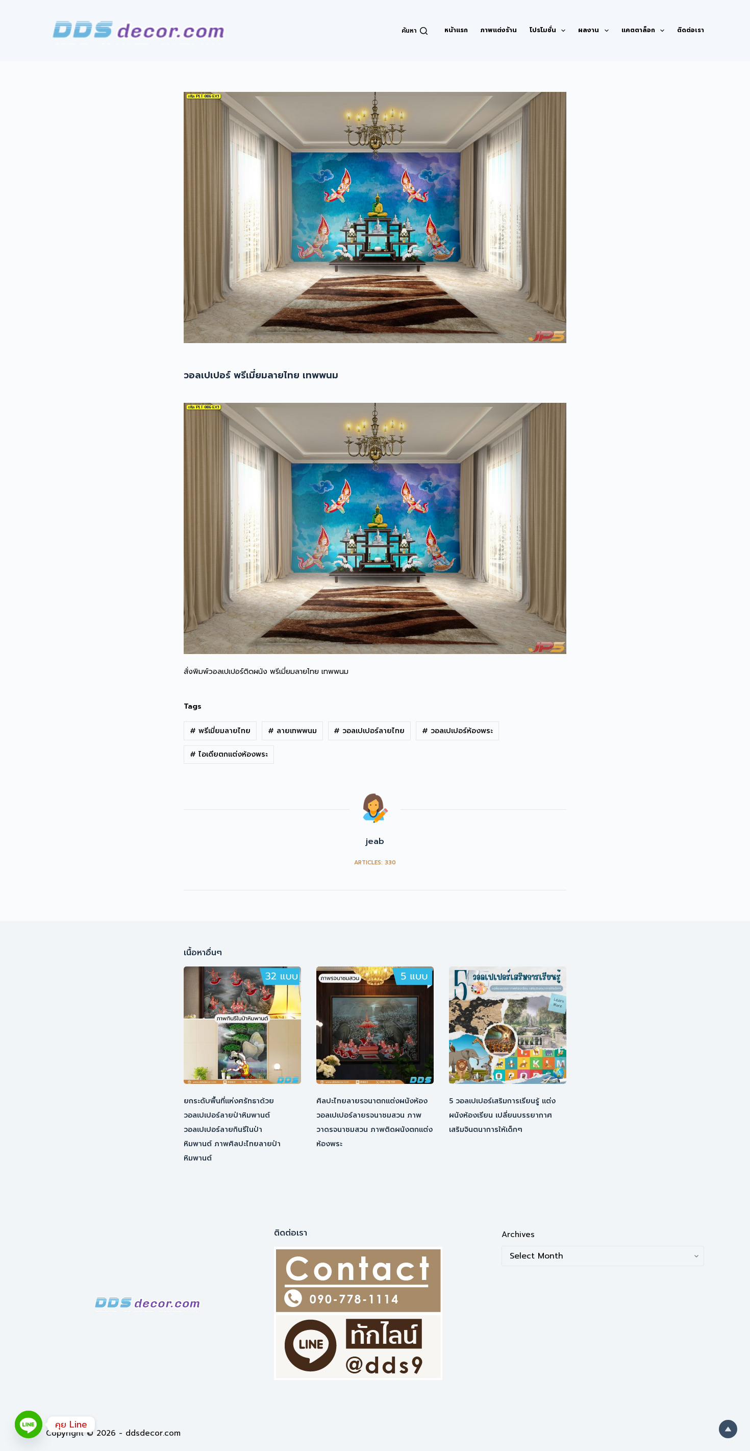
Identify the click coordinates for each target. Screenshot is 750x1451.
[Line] (28, 1424)
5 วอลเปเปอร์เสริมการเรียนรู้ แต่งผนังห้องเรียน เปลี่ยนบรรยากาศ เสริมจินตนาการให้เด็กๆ (502, 1115)
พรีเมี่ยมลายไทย (220, 731)
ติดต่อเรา (690, 30)
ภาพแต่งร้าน (499, 30)
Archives (518, 1234)
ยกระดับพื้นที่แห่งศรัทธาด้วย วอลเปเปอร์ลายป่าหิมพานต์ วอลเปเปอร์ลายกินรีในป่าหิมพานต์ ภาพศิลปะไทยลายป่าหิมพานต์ (232, 1130)
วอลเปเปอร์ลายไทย (369, 731)
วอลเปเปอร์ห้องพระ (457, 731)
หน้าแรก (456, 30)
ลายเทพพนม (292, 731)
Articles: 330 (375, 862)
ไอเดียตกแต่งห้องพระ (229, 754)
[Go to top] (728, 1429)
